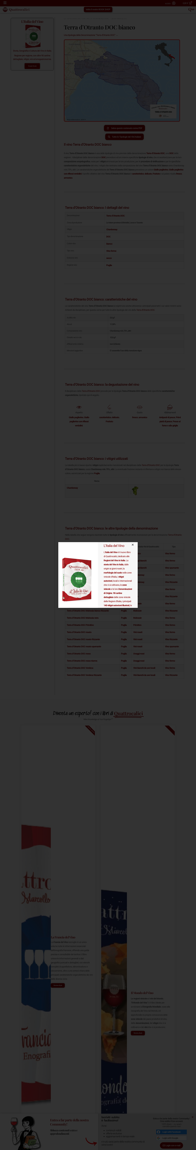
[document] (98, 575)
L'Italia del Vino (114, 546)
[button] (132, 544)
